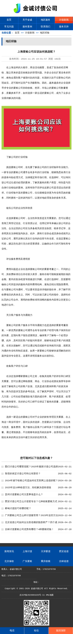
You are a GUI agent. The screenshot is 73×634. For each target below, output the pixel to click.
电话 (12, 630)
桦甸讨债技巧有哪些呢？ (18, 508)
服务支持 (64, 26)
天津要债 (45, 551)
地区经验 (44, 32)
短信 (36, 630)
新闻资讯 (9, 551)
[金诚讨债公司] (36, 13)
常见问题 (9, 26)
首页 (9, 20)
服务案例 (27, 26)
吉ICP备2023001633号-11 (32, 595)
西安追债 (64, 551)
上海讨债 (27, 551)
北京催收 (9, 561)
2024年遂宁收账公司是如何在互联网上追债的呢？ (31, 480)
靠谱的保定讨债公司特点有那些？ (23, 473)
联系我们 (45, 26)
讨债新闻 (64, 20)
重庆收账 (45, 561)
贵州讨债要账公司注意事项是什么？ (24, 494)
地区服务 (45, 20)
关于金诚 (27, 20)
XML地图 (49, 595)
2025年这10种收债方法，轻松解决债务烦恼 (28, 487)
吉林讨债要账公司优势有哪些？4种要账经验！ (29, 529)
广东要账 (27, 561)
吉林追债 (64, 561)
